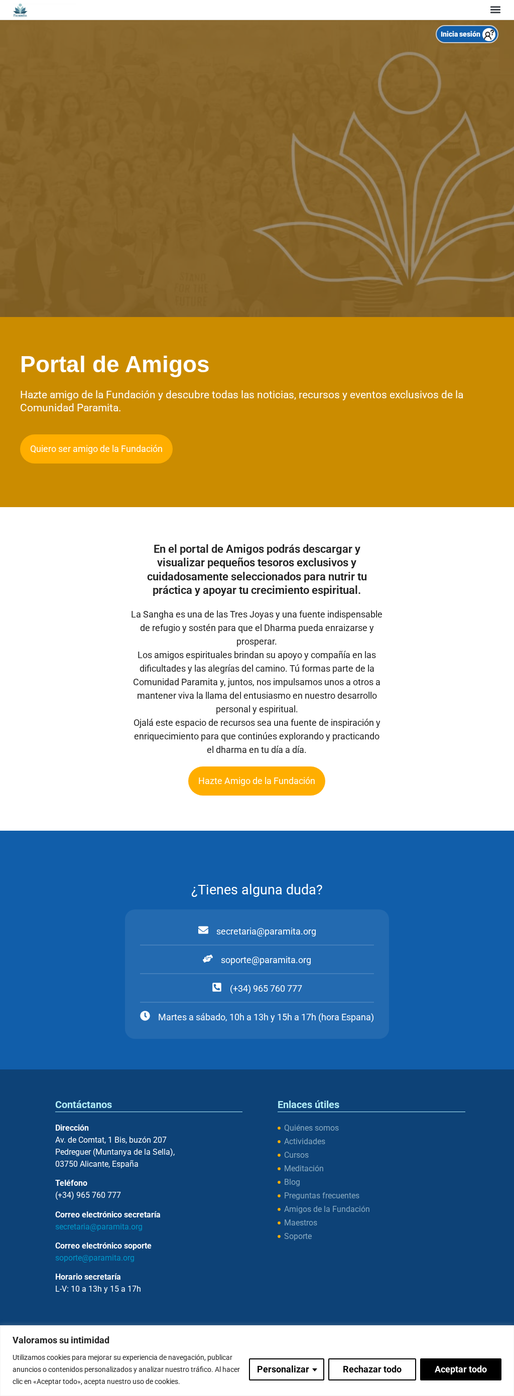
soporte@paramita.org (95, 1258)
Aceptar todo (461, 1369)
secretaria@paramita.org (99, 1226)
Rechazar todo (372, 1369)
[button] (495, 10)
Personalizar (283, 1369)
